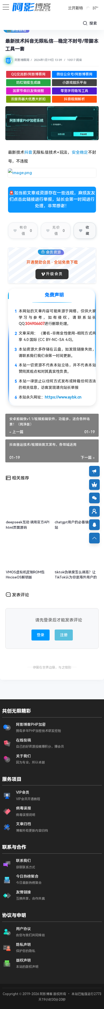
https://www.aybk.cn (63, 397)
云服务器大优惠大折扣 (28, 99)
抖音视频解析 (74, 99)
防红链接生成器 (28, 82)
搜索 (92, 23)
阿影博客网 (22, 60)
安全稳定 (80, 152)
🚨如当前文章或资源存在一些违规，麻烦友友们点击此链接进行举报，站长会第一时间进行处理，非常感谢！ (52, 199)
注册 (63, 635)
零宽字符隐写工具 (74, 91)
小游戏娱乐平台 (74, 82)
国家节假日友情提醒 (28, 91)
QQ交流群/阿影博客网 (28, 74)
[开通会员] (94, 484)
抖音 (28, 152)
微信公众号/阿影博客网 (75, 74)
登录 (40, 635)
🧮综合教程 (16, 30)
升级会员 (54, 274)
